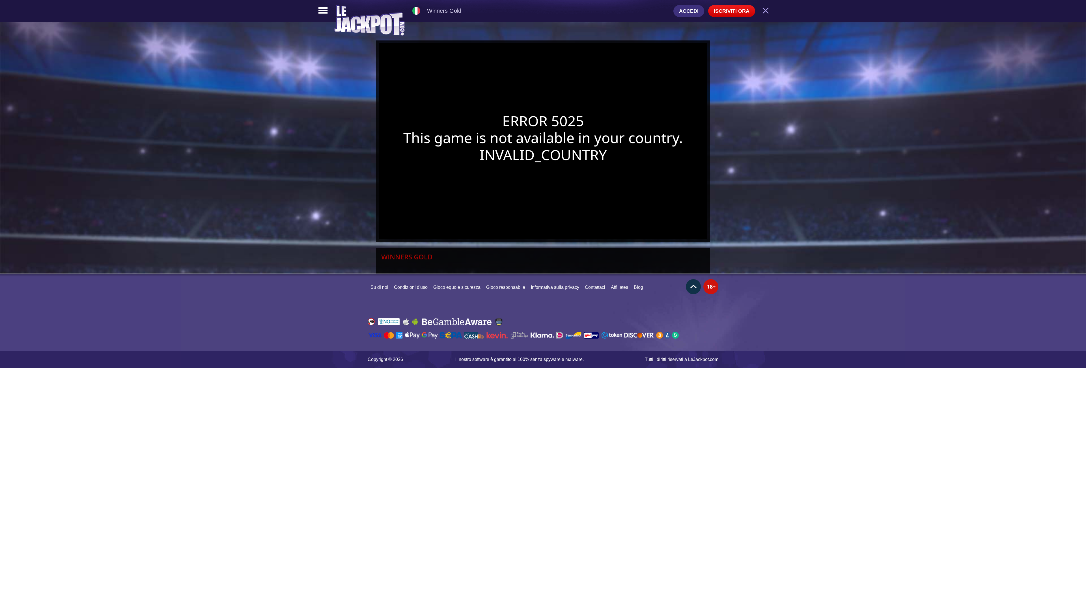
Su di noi (379, 287)
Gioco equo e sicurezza (456, 287)
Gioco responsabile (505, 287)
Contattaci (595, 287)
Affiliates (619, 287)
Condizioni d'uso (411, 287)
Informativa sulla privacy (555, 287)
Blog (638, 287)
